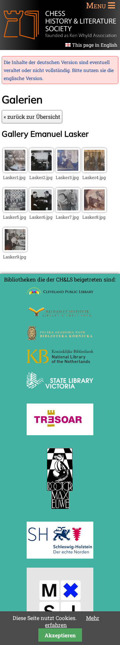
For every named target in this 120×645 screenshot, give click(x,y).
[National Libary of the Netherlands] (60, 361)
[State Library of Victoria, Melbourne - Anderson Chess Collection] (60, 392)
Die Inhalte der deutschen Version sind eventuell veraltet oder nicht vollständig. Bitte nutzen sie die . (59, 70)
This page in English (94, 45)
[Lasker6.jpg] (41, 209)
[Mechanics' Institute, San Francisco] (60, 314)
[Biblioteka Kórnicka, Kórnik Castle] (60, 338)
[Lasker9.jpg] (15, 249)
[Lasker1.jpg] (15, 170)
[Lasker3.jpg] (68, 170)
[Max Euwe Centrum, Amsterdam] (60, 510)
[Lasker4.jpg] (94, 170)
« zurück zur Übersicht (32, 116)
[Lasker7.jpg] (68, 209)
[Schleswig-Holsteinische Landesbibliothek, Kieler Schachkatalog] (60, 556)
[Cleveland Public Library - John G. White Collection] (60, 295)
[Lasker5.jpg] (15, 209)
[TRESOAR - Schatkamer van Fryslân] (60, 433)
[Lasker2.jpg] (41, 170)
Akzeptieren (60, 635)
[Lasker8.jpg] (94, 209)
